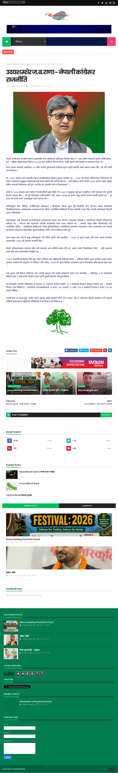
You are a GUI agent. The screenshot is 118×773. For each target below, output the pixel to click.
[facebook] (98, 3)
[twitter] (102, 3)
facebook (106, 415)
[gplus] (114, 3)
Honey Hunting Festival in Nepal (22, 390)
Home (8, 64)
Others (22, 64)
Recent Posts (30, 506)
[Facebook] (110, 769)
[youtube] (106, 3)
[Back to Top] (114, 769)
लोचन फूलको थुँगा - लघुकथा (55, 390)
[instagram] (110, 3)
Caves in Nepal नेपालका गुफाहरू (19, 495)
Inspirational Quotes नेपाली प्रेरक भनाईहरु (37, 472)
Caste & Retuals (14, 386)
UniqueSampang (18, 769)
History (15, 64)
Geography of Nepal (29, 483)
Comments (87, 506)
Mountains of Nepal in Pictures (36, 701)
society (30, 64)
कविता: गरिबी (10, 572)
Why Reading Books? (88, 390)
